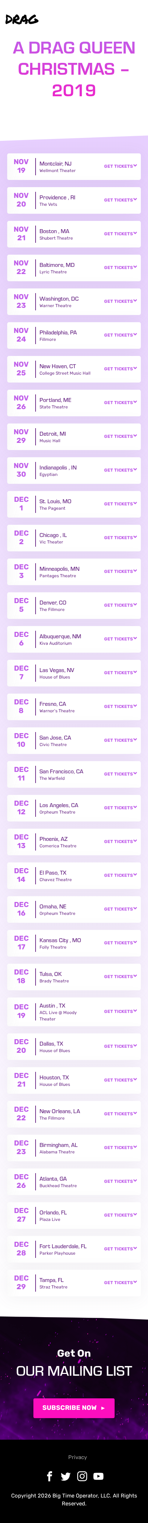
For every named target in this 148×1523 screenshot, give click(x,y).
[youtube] (124, 19)
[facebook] (83, 19)
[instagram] (111, 19)
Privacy (77, 1457)
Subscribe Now (69, 1408)
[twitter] (97, 19)
